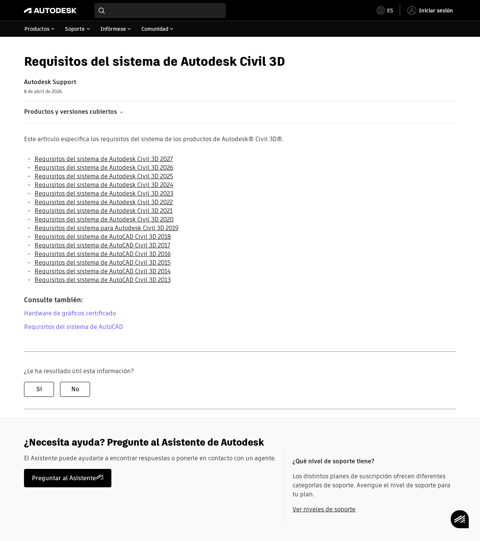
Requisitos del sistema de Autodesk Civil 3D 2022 (103, 202)
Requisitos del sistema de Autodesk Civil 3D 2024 (103, 185)
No (75, 389)
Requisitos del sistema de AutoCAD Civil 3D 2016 (102, 254)
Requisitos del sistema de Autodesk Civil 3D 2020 (104, 219)
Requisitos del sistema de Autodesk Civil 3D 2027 (103, 159)
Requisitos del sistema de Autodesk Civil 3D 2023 (103, 193)
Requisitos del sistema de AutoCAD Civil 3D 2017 (102, 245)
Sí (39, 389)
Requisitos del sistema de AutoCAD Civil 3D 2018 (102, 236)
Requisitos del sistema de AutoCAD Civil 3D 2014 (102, 271)
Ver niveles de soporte (324, 509)
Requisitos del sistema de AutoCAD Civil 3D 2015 (102, 262)
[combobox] (160, 10)
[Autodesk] (50, 10)
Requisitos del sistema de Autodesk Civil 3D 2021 (103, 210)
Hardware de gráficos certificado (70, 313)
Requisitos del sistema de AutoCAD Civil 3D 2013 (102, 280)
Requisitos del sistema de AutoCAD (73, 326)
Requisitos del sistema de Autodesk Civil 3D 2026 (103, 167)
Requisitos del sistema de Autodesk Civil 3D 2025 (103, 176)
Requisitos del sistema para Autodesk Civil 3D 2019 (106, 228)
